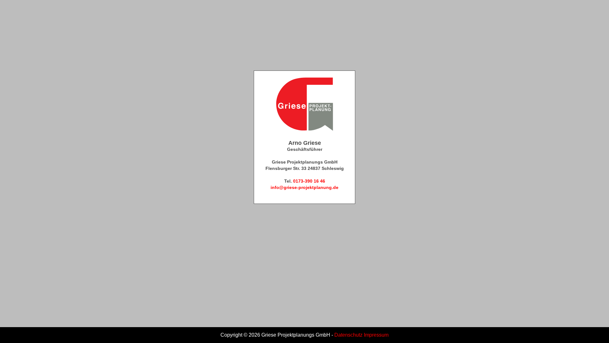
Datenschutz (348, 335)
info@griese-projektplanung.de (304, 187)
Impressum (376, 335)
